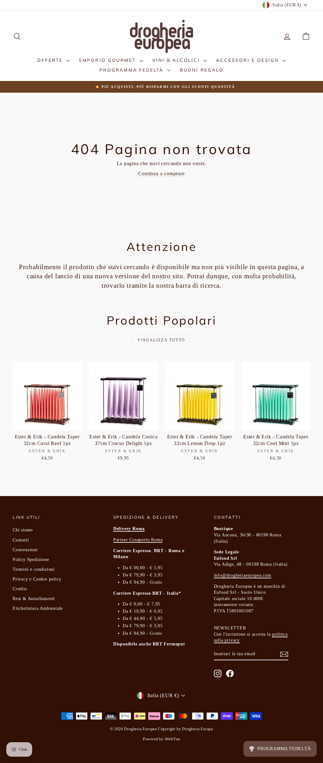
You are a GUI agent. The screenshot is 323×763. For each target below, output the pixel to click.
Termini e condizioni (34, 569)
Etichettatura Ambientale (38, 608)
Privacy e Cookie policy (37, 579)
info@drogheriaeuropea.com (242, 575)
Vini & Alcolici (177, 60)
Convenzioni (25, 549)
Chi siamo (23, 530)
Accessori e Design (248, 60)
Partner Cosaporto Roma (138, 539)
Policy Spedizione (31, 559)
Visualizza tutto (161, 340)
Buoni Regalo (202, 70)
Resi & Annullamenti (34, 598)
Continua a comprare (161, 173)
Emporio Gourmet (108, 60)
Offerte (51, 60)
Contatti (21, 540)
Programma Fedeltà (132, 70)
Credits (20, 589)
